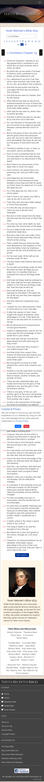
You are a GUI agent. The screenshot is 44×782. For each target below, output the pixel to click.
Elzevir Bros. (16, 635)
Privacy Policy (6, 730)
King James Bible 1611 (10, 750)
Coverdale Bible (29, 643)
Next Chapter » (22, 555)
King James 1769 (14, 651)
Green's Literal (27, 660)
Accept (18, 426)
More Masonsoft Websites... (12, 762)
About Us (5, 722)
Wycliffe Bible (12, 668)
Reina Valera (22, 638)
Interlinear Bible (9, 702)
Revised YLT (29, 657)
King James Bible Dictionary (12, 754)
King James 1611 (29, 648)
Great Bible (30, 646)
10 (28, 41)
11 (32, 41)
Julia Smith (15, 660)
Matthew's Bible (16, 646)
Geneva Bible (14, 654)
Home (6, 694)
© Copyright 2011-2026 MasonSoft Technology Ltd (21, 777)
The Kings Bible (7, 746)
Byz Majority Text (14, 670)
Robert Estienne (14, 632)
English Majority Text (29, 668)
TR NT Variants (22, 673)
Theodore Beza (30, 632)
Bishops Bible (14, 648)
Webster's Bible (29, 654)
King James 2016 (30, 651)
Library (6, 698)
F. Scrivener (28, 635)
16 (25, 44)
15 (22, 44)
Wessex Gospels (29, 665)
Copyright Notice (8, 734)
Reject (26, 426)
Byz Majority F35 (30, 670)
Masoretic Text (13, 665)
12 (35, 41)
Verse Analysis (9, 710)
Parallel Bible (8, 706)
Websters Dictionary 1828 (11, 758)
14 (18, 44)
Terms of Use (6, 726)
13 (39, 41)
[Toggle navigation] (40, 2)
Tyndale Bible (14, 643)
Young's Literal (16, 657)
